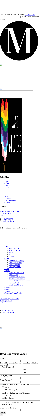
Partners (7, 287)
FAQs (6, 188)
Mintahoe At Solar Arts (17, 277)
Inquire (6, 181)
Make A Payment (15, 250)
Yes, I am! (7, 396)
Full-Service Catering (16, 261)
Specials (7, 291)
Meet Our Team (14, 248)
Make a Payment (10, 200)
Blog (6, 196)
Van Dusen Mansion (16, 285)
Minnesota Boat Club (16, 273)
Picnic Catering (14, 265)
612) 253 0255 (7, 219)
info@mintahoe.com (9, 221)
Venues (7, 186)
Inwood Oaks (13, 275)
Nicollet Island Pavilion (17, 279)
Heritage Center (14, 283)
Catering (7, 183)
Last (24, 372)
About (6, 246)
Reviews (7, 198)
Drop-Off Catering (15, 263)
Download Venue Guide (13, 293)
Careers (7, 202)
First (24, 370)
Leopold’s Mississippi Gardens (19, 281)
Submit (3, 412)
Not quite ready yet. (11, 390)
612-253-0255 (30, 15)
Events (6, 269)
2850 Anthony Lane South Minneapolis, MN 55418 (9, 213)
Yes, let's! (7, 387)
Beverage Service (15, 267)
